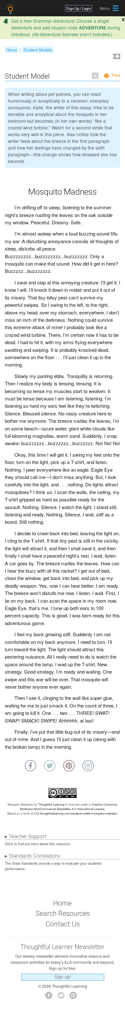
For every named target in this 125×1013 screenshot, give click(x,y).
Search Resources (63, 913)
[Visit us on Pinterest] (74, 997)
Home (11, 50)
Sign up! (62, 977)
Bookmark (115, 57)
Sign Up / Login (78, 8)
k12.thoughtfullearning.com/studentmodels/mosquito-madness (75, 813)
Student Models (37, 50)
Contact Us (63, 924)
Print (116, 75)
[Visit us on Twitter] (62, 997)
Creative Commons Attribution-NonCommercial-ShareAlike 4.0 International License (69, 806)
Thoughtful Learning (51, 804)
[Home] (11, 9)
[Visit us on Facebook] (50, 997)
